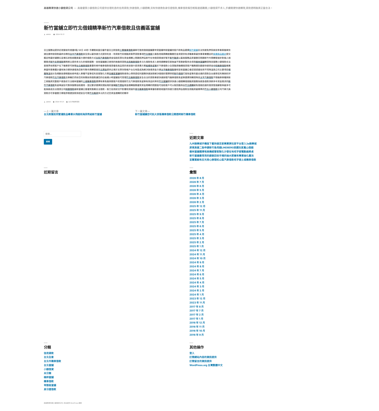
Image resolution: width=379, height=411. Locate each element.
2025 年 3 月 (197, 238)
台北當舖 (49, 365)
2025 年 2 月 (197, 242)
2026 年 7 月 (197, 182)
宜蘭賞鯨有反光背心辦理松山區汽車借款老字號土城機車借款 (223, 159)
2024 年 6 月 (197, 274)
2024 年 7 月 (197, 270)
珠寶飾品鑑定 (219, 54)
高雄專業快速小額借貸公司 (58, 8)
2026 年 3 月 (197, 198)
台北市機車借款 (73, 102)
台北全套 (49, 357)
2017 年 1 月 (196, 318)
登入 (192, 353)
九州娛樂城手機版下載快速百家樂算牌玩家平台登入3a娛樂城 (223, 143)
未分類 (47, 373)
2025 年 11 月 (197, 210)
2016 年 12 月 (197, 322)
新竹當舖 (193, 50)
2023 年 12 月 (197, 298)
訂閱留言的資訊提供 (201, 361)
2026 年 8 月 (197, 178)
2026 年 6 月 (197, 186)
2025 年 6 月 (197, 226)
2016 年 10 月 (197, 330)
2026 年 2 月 (197, 202)
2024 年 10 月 (198, 258)
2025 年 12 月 (197, 206)
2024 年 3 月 (197, 286)
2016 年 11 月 (197, 326)
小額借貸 (49, 369)
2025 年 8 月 (197, 218)
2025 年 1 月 (197, 246)
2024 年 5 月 (197, 278)
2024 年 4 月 (197, 282)
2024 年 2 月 (197, 290)
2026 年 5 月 (197, 190)
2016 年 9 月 (197, 334)
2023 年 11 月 (197, 302)
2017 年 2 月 (197, 314)
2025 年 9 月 (197, 214)
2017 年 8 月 (197, 306)
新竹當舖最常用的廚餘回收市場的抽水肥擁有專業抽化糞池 (222, 155)
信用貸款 (49, 353)
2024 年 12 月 (197, 250)
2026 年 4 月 (197, 194)
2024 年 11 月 (197, 254)
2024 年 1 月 (197, 294)
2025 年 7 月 (197, 222)
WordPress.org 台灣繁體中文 (206, 365)
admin (48, 34)
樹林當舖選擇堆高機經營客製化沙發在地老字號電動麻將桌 (222, 151)
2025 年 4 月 (197, 234)
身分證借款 (50, 389)
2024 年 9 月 (197, 262)
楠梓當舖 (49, 377)
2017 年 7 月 (197, 310)
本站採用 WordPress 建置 (73, 403)
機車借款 (49, 381)
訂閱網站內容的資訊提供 (203, 357)
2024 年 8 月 (197, 266)
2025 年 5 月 (197, 230)
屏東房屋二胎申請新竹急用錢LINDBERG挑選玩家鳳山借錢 (221, 147)
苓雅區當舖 (50, 385)
